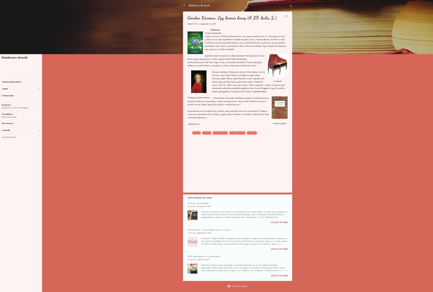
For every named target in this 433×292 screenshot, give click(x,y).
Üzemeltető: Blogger (239, 286)
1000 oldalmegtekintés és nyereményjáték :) (204, 256)
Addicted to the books (199, 5)
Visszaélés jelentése (9, 137)
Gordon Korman (220, 133)
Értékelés (207, 133)
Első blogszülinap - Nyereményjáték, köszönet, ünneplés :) (209, 229)
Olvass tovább (279, 222)
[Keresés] (290, 6)
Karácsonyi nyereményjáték (198, 203)
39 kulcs (196, 133)
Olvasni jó (252, 133)
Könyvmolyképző (237, 133)
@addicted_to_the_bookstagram (15, 108)
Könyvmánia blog (9, 117)
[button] (286, 16)
